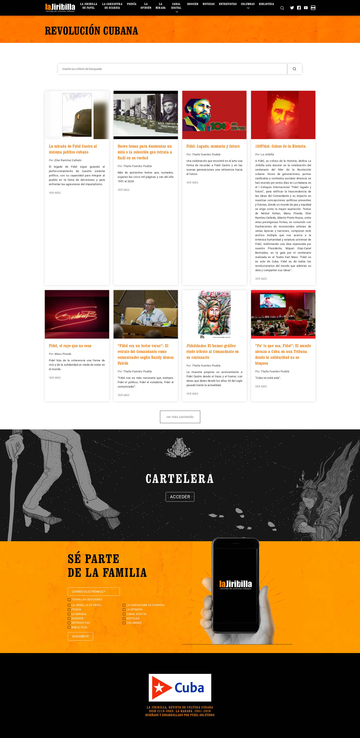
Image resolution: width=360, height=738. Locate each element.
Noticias (209, 4)
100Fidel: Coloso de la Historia (280, 146)
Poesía (131, 4)
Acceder (180, 496)
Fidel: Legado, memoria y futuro (213, 146)
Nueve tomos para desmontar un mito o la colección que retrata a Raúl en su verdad (145, 152)
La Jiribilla (267, 154)
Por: (52, 160)
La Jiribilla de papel (88, 5)
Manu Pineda (63, 353)
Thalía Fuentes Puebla (137, 166)
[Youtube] (306, 8)
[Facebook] (299, 8)
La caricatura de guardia (112, 5)
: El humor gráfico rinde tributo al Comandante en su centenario (212, 351)
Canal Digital (176, 5)
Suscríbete (80, 636)
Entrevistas (228, 4)
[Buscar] (282, 8)
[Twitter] (292, 8)
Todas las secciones (86, 599)
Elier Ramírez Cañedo (68, 160)
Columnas (248, 4)
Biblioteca (266, 4)
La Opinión (146, 5)
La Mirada (161, 5)
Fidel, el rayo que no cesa (70, 345)
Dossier (193, 4)
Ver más (55, 192)
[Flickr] (313, 7)
